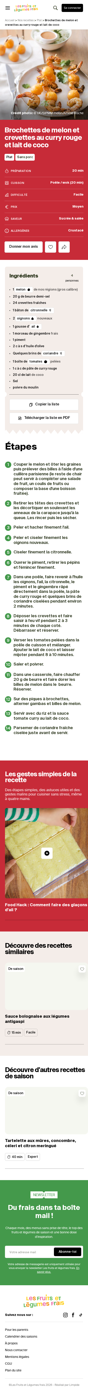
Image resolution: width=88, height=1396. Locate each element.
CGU (8, 1364)
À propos (11, 1343)
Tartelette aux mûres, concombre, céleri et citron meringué (40, 1143)
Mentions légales (17, 1357)
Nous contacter (16, 1350)
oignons (23, 318)
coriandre (50, 353)
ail (33, 326)
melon (21, 289)
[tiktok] (81, 1315)
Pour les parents (16, 1330)
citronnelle (38, 310)
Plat (39, 20)
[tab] (64, 247)
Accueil (9, 20)
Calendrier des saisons (21, 1336)
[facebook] (73, 1315)
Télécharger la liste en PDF (47, 418)
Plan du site (13, 1370)
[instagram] (65, 1315)
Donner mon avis (23, 247)
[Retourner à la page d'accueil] (26, 8)
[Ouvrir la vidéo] (47, 853)
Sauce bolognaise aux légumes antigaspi (37, 1019)
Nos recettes (26, 20)
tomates (36, 361)
